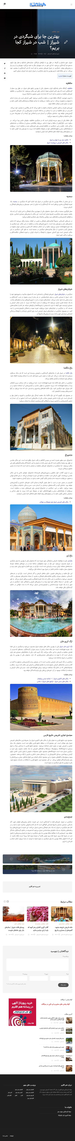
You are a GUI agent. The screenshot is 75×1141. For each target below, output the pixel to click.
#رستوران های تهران (30, 1095)
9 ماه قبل (63, 934)
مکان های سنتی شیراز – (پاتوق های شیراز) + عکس (52, 681)
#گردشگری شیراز (30, 1098)
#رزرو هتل (10, 1092)
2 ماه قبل (62, 1033)
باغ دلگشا (69, 373)
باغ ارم (70, 560)
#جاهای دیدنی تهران (30, 1089)
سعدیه (15, 201)
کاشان (47, 924)
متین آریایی (22, 934)
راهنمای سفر (37, 924)
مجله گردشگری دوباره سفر (64, 1112)
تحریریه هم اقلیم (55, 54)
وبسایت (25, 974)
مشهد (71, 924)
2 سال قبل (17, 934)
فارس (15, 924)
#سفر (22, 1095)
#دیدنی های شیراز (19, 1092)
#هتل (16, 1095)
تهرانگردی (53, 868)
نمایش (60, 76)
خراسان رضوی (61, 924)
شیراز (58, 32)
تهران (49, 868)
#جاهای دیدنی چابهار (30, 1092)
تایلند (68, 858)
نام (67, 974)
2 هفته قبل (61, 1023)
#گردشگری (9, 1095)
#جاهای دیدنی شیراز (19, 1089)
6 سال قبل (39, 934)
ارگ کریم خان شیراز (66, 646)
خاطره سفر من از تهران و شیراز (59, 140)
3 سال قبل (50, 54)
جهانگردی (64, 858)
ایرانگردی (54, 32)
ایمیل (46, 974)
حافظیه (70, 88)
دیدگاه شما (66, 956)
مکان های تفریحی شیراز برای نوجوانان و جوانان (54, 502)
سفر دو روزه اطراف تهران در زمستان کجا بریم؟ (43, 871)
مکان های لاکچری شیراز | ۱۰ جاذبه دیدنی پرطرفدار (52, 678)
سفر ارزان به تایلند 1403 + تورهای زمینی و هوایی (57, 860)
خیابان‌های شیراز (60, 294)
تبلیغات (11, 1136)
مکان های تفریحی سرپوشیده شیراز (57, 142)
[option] (13, 920)
